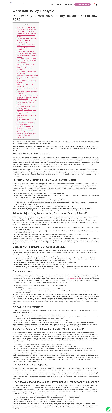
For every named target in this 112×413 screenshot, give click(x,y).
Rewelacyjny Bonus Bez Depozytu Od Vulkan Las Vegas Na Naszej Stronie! (26, 111)
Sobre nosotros (68, 4)
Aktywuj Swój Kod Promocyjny (26, 44)
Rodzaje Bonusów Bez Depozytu (26, 27)
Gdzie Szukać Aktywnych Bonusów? (27, 75)
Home (52, 4)
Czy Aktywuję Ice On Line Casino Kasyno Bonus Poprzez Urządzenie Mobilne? (27, 55)
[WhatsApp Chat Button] (108, 409)
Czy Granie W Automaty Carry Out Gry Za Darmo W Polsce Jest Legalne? (27, 102)
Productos (59, 4)
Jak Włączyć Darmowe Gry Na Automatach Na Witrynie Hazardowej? (26, 47)
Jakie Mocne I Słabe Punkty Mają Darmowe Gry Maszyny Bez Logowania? (26, 135)
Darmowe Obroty (22, 42)
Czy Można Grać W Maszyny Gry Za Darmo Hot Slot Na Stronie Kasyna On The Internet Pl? (27, 97)
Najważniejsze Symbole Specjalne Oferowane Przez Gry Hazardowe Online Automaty (26, 60)
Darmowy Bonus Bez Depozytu (26, 51)
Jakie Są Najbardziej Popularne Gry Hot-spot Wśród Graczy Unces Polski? (27, 35)
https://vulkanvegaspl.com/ (74, 278)
